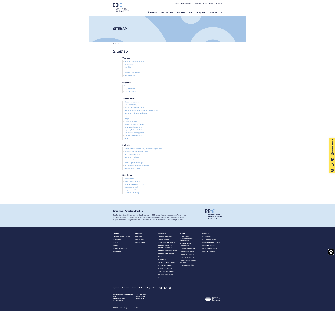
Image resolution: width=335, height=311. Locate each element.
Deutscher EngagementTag (132, 154)
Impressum (116, 288)
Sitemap (134, 288)
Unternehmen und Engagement (134, 133)
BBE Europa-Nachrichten (132, 181)
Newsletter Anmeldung (131, 193)
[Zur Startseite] (121, 7)
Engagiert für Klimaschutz (132, 160)
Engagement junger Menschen (133, 116)
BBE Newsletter (129, 179)
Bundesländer (128, 64)
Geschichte (127, 67)
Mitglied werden (129, 89)
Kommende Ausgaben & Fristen (134, 184)
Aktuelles (176, 3)
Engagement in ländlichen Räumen (135, 113)
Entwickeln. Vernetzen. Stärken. (134, 61)
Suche (220, 3)
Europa (126, 119)
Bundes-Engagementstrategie (133, 163)
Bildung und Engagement (132, 102)
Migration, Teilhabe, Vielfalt (133, 130)
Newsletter (216, 13)
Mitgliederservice (130, 91)
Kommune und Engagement (133, 127)
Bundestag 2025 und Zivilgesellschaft (136, 151)
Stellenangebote (129, 75)
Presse (205, 3)
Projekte (200, 13)
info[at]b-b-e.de (140, 296)
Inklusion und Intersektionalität (134, 124)
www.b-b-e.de (140, 298)
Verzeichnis (128, 86)
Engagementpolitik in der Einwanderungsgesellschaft (141, 110)
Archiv (126, 138)
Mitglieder (167, 13)
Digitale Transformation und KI (134, 107)
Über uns (152, 13)
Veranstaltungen (186, 3)
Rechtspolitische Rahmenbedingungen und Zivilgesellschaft (143, 149)
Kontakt (211, 3)
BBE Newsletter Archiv (131, 187)
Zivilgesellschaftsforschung (133, 135)
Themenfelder (184, 13)
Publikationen (197, 3)
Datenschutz (125, 288)
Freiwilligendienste (130, 121)
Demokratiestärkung (130, 105)
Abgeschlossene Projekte (132, 168)
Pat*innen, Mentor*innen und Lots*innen (137, 165)
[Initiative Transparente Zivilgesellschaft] (213, 299)
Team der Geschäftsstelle (132, 73)
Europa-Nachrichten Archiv (133, 190)
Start (114, 44)
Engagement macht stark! (132, 157)
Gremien (127, 70)
